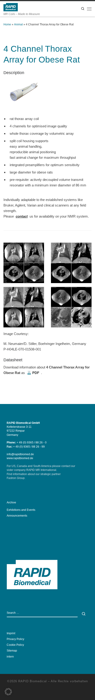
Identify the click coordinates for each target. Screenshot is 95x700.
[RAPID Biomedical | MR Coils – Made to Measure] (10, 6)
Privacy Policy (15, 639)
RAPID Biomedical (32, 681)
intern (10, 656)
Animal (18, 24)
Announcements (17, 515)
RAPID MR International (41, 470)
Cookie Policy (15, 644)
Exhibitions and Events (21, 510)
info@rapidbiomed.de (20, 454)
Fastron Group (16, 478)
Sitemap (12, 650)
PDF (35, 373)
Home (7, 24)
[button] (8, 691)
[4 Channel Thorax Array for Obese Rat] (23, 93)
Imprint (11, 633)
